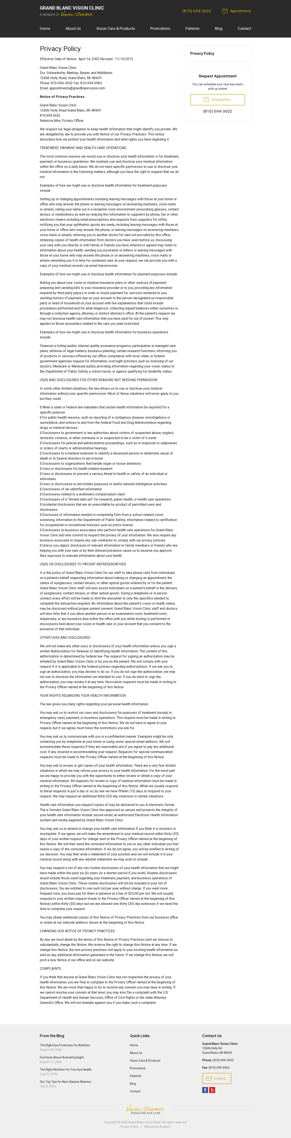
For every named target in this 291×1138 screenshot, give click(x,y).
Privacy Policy (202, 53)
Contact (244, 28)
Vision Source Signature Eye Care (145, 1109)
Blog (218, 28)
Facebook (205, 1090)
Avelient (164, 1126)
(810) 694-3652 (196, 11)
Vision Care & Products (115, 28)
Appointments (240, 11)
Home (45, 28)
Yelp (212, 1090)
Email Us (220, 1078)
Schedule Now (220, 99)
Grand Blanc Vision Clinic (144, 1122)
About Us (73, 28)
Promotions (160, 28)
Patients (193, 28)
